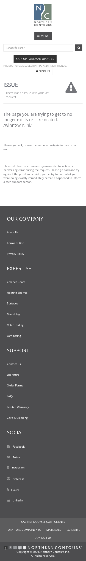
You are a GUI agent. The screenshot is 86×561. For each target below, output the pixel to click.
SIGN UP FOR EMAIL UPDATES (35, 59)
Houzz (15, 490)
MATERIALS (53, 530)
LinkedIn (17, 500)
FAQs (10, 396)
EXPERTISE (73, 530)
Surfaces (12, 303)
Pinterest (18, 479)
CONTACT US (43, 538)
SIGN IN (44, 71)
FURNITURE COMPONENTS (23, 530)
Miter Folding (15, 325)
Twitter (17, 457)
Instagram (18, 467)
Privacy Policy (15, 254)
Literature (13, 375)
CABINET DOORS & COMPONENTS (43, 522)
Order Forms (15, 385)
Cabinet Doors (16, 282)
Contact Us (14, 364)
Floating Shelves (17, 293)
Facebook (18, 447)
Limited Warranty (18, 407)
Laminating (14, 336)
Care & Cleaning (17, 418)
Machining (13, 314)
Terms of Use (15, 243)
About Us (13, 232)
